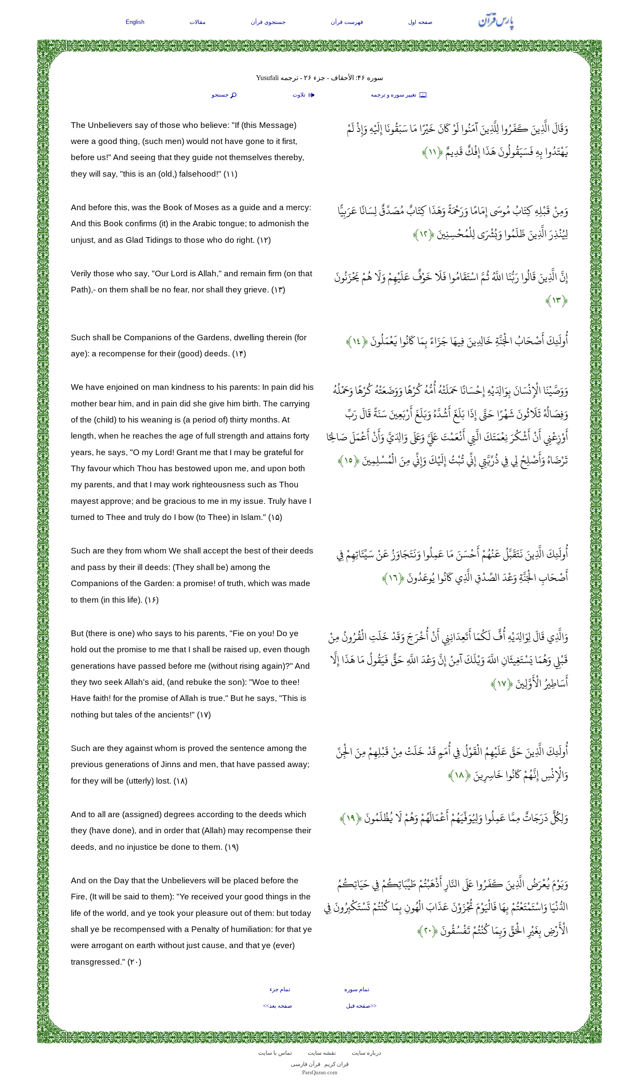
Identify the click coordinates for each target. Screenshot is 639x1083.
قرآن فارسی (305, 1064)
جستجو (220, 94)
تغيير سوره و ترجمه (394, 94)
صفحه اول (420, 22)
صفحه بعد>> (277, 1006)
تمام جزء (280, 989)
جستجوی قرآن (268, 22)
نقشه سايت (322, 1052)
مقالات (198, 22)
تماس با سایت (275, 1052)
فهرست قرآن (347, 22)
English (135, 22)
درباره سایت (366, 1052)
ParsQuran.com (319, 1072)
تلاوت (300, 94)
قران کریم (336, 1064)
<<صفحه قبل (361, 1006)
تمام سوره (356, 989)
